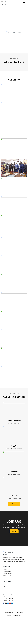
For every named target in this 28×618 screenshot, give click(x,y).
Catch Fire (14, 446)
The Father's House (14, 420)
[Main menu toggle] (24, 3)
